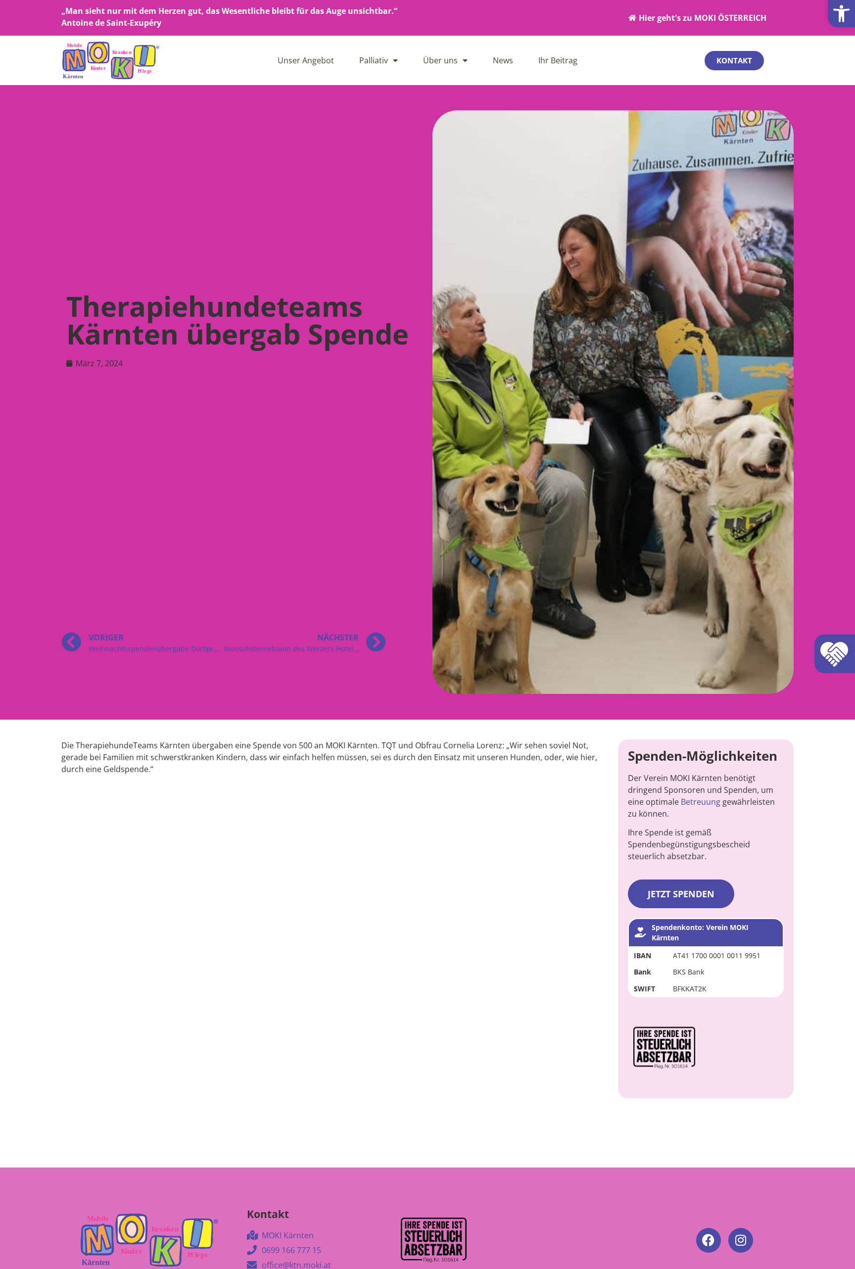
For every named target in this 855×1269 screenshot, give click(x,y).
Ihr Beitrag (557, 60)
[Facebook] (708, 1240)
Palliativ (373, 60)
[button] (841, 13)
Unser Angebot (306, 60)
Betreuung (700, 801)
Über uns (440, 60)
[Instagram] (740, 1240)
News (503, 60)
